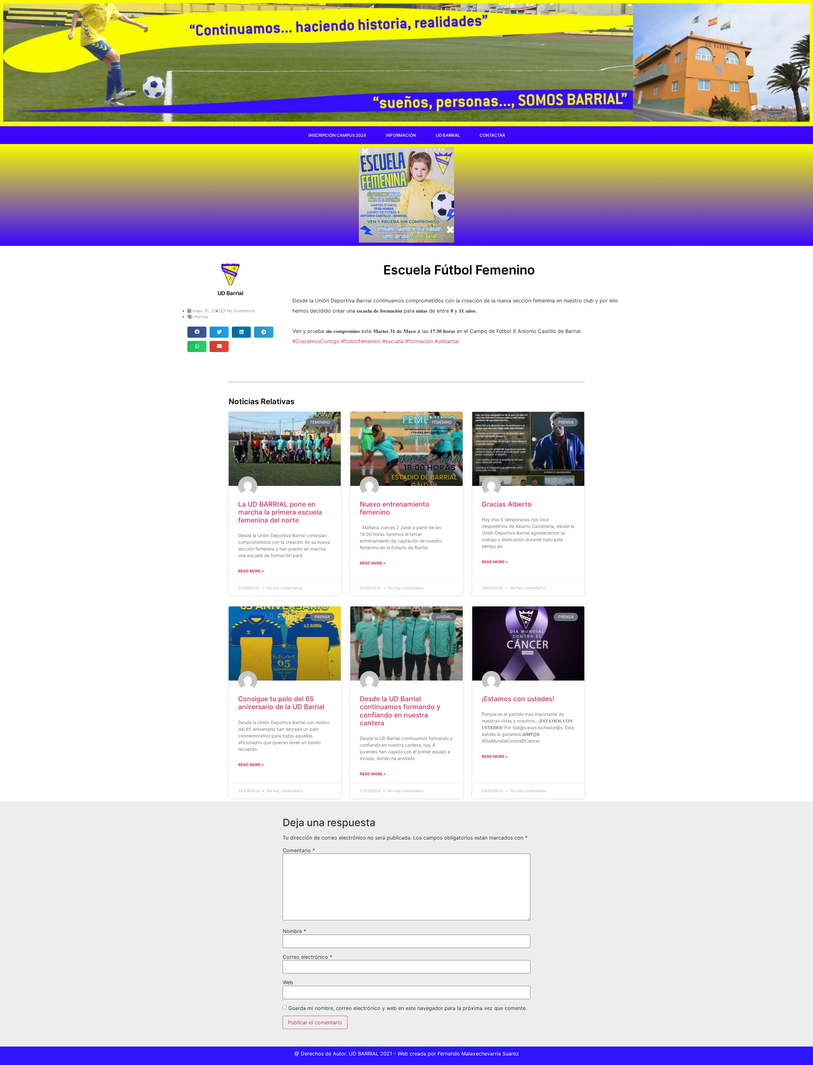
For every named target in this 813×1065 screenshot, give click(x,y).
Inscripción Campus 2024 (337, 135)
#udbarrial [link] (446, 341)
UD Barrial (448, 135)
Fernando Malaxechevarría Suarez (478, 1053)
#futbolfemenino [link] (361, 341)
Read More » (251, 571)
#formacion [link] (419, 341)
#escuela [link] (393, 341)
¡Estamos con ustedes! (518, 699)
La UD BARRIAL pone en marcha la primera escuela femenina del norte (280, 512)
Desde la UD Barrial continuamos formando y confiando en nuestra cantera (400, 711)
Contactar (492, 135)
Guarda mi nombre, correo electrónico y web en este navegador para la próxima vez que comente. (407, 1008)
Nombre (294, 931)
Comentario (299, 850)
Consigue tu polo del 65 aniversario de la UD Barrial (281, 703)
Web (288, 982)
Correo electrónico (307, 956)
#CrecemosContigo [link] (315, 341)
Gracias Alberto (507, 504)
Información (401, 135)
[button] (196, 332)
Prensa (201, 316)
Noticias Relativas (261, 401)
